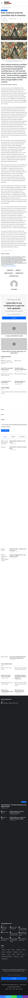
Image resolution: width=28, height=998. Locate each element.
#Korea (13, 949)
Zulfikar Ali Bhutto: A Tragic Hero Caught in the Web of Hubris (18, 818)
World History (8, 7)
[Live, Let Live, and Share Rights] (23, 929)
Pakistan (18, 954)
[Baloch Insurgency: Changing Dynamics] (5, 939)
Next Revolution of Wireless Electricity (19, 690)
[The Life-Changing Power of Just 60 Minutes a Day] (4, 604)
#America (10, 270)
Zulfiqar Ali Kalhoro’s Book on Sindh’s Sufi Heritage (17, 812)
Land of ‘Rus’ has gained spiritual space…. (7, 369)
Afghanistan (15, 951)
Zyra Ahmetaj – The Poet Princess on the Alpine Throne (13, 805)
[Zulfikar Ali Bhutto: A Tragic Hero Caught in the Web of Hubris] (4, 867)
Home (3, 7)
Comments (22, 436)
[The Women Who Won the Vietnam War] (21, 376)
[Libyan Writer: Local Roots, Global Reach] (4, 496)
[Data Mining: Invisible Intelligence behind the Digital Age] (21, 670)
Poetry (23, 954)
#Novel (23, 949)
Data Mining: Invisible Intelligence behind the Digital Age (20, 677)
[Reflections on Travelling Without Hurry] (7, 685)
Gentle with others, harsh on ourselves (6, 676)
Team (13, 989)
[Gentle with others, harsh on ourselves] (7, 670)
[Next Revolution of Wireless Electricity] (21, 685)
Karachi (13, 954)
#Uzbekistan (8, 951)
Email (2, 414)
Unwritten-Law (14, 276)
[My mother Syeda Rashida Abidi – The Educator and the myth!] (4, 658)
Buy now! (21, 989)
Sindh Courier (23, 984)
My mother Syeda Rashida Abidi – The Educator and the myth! (18, 657)
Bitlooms (19, 986)
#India (8, 949)
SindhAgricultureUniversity (7, 956)
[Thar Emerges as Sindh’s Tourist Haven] (4, 442)
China (21, 951)
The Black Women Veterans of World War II (21, 369)
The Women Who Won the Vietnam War (20, 382)
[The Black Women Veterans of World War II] (21, 363)
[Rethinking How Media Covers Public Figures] (5, 934)
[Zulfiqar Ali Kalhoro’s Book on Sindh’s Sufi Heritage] (4, 813)
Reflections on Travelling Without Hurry (7, 690)
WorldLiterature (5, 958)
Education (4, 954)
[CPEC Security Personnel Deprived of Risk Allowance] (5, 929)
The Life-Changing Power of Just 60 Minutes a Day (18, 555)
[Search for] (26, 3)
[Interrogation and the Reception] (23, 939)
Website (3, 419)
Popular (5, 436)
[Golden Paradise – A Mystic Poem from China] (4, 550)
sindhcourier (19, 273)
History (18, 270)
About (10, 989)
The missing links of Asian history (6, 382)
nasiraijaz (4, 18)
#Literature (18, 949)
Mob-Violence (9, 273)
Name (2, 409)
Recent (13, 436)
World (16, 989)
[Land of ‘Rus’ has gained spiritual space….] (7, 363)
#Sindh (3, 951)
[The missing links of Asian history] (7, 376)
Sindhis (21, 956)
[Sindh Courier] (7, 3)
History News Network (11, 266)
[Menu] (1, 3)
